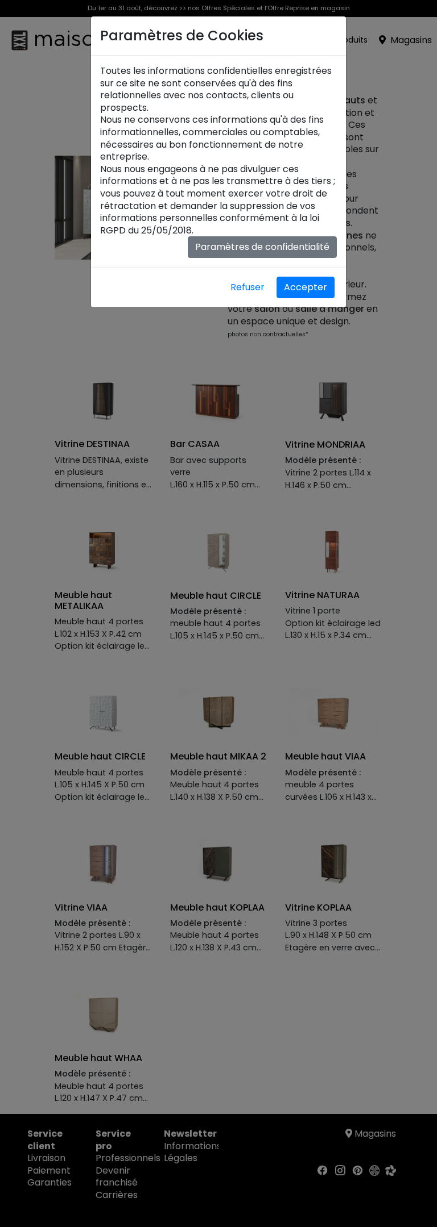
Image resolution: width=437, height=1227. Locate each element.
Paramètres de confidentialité (262, 246)
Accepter (305, 287)
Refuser (247, 287)
